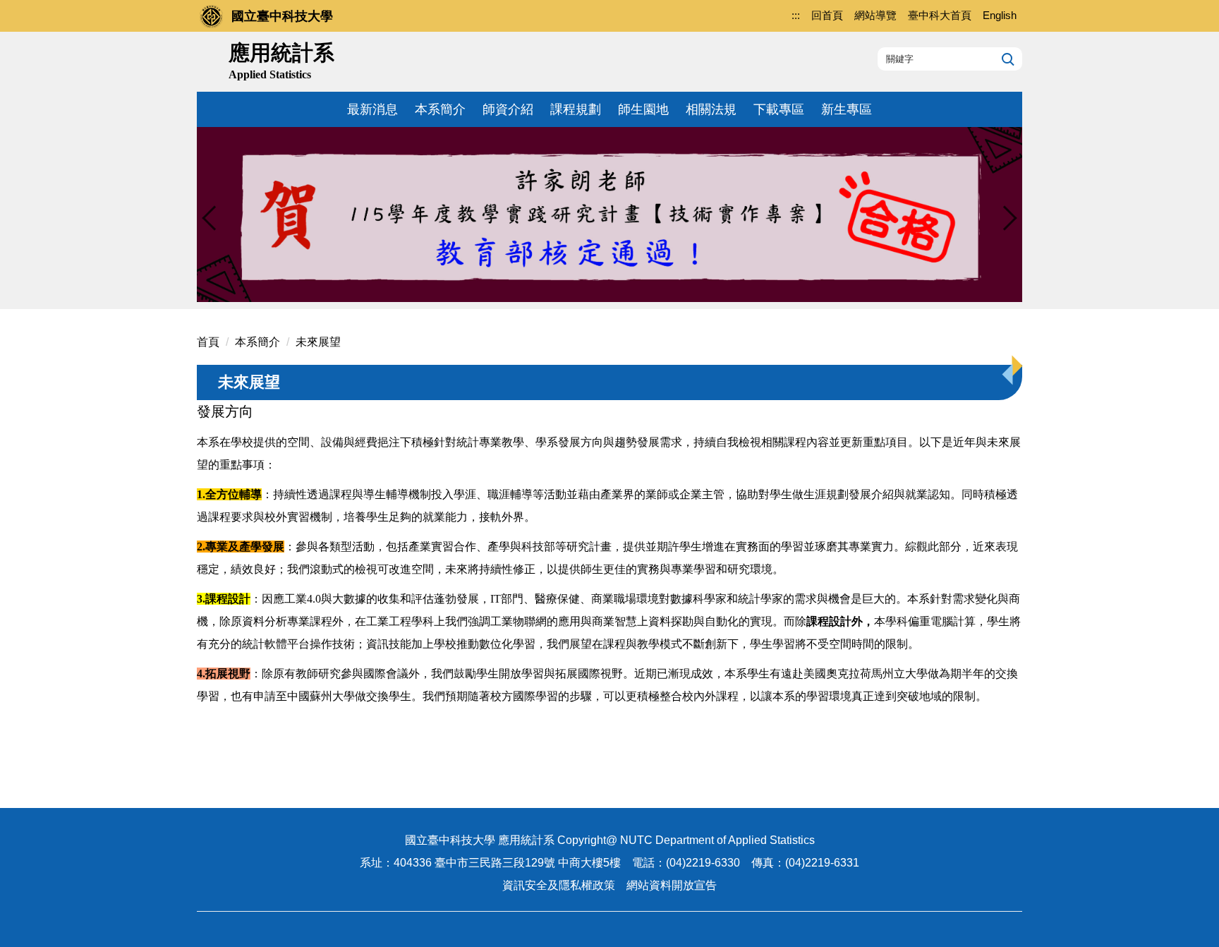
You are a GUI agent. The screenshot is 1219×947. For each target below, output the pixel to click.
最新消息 (372, 109)
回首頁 (827, 15)
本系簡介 (257, 342)
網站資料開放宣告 (671, 885)
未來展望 (318, 342)
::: (796, 15)
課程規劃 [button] (575, 109)
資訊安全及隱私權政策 (558, 885)
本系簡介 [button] (440, 109)
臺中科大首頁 (939, 15)
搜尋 (1006, 58)
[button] (214, 218)
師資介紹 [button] (508, 109)
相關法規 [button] (711, 109)
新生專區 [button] (846, 109)
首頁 (208, 342)
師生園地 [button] (643, 109)
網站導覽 (875, 15)
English (1000, 15)
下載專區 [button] (778, 109)
